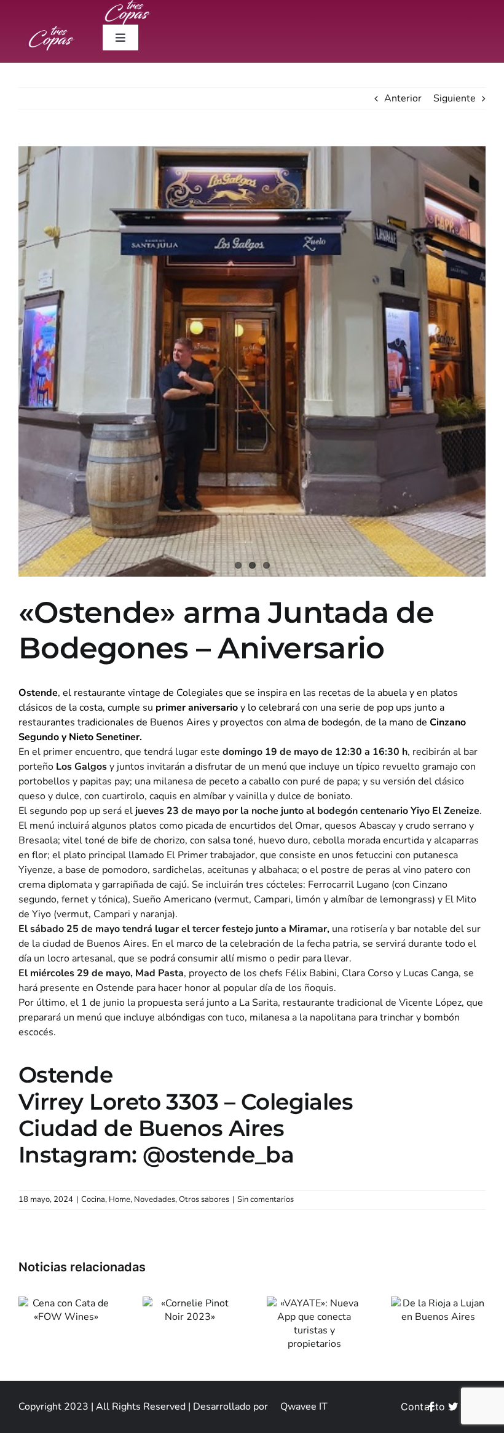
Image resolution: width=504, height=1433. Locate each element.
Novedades (154, 1199)
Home (119, 1199)
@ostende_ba (218, 1154)
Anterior (403, 98)
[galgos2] (252, 361)
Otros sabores (204, 1199)
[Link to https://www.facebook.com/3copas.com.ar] (431, 1406)
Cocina (93, 1199)
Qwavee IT (304, 1406)
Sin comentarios (265, 1199)
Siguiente (454, 98)
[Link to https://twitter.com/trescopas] (453, 1406)
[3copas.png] (51, 31)
